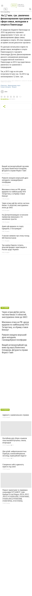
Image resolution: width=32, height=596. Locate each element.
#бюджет (14, 87)
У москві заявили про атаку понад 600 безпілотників (15, 237)
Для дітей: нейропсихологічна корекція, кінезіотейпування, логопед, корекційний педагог (14, 453)
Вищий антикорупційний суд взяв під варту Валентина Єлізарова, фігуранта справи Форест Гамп (15, 168)
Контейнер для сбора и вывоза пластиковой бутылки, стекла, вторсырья (14, 440)
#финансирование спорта (14, 85)
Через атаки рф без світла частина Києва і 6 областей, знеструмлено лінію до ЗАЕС (15, 205)
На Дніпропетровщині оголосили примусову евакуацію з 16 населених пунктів (15, 217)
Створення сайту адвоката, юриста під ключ (13, 465)
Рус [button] (6, 9)
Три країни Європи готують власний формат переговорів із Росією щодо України (14, 247)
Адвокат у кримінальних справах (15, 415)
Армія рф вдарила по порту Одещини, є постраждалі (12, 227)
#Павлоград (4, 85)
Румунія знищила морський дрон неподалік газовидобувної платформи (15, 180)
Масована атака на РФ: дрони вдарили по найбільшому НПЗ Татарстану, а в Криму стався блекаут (14, 192)
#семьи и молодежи (6, 87)
